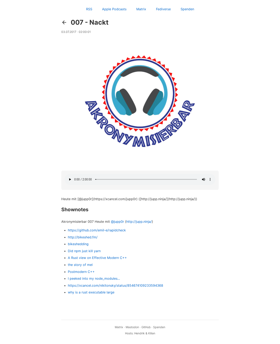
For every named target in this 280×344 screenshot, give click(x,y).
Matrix (141, 9)
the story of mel (80, 265)
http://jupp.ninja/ (139, 221)
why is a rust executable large (91, 292)
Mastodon (132, 327)
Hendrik (139, 333)
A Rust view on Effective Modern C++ (97, 258)
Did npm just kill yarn (84, 251)
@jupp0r (117, 221)
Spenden (187, 9)
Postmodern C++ (81, 272)
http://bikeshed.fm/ (83, 237)
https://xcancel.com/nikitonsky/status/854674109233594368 (115, 285)
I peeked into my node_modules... (94, 278)
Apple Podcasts (114, 9)
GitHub (146, 327)
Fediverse (163, 9)
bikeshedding (78, 244)
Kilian (151, 333)
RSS (89, 9)
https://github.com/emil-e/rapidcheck (97, 230)
